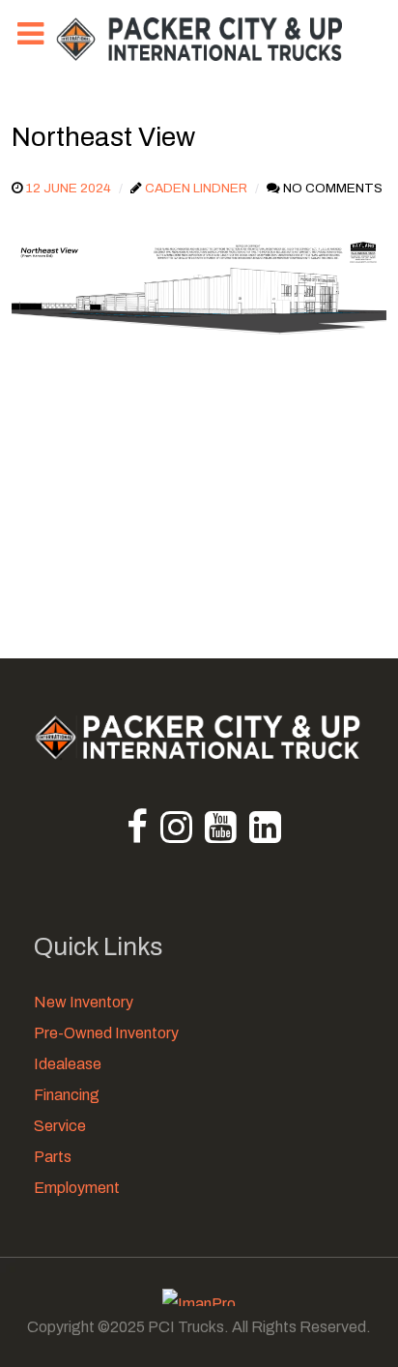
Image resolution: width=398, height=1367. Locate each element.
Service (60, 1126)
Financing (67, 1095)
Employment (77, 1187)
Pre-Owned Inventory (106, 1033)
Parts (52, 1157)
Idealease (67, 1064)
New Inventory (83, 1002)
